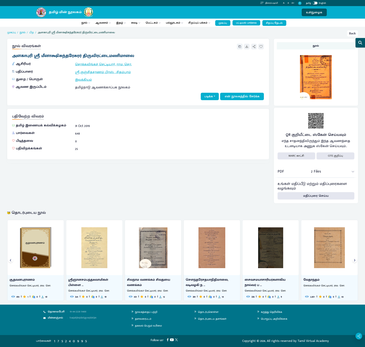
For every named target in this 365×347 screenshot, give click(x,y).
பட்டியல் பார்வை (246, 23)
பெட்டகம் (152, 22)
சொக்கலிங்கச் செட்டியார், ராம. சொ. (103, 64)
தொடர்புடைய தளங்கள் (212, 319)
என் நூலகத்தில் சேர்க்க (242, 96)
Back (352, 33)
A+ (293, 3)
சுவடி (134, 22)
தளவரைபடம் (143, 319)
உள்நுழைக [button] (314, 12)
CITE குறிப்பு (335, 155)
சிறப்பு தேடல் (274, 23)
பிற (31, 32)
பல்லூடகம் (173, 22)
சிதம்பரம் (123, 72)
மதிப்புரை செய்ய (316, 195)
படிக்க (208, 96)
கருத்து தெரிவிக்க (271, 312)
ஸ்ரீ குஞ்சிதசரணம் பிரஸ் (95, 72)
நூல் (84, 22)
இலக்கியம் (83, 80)
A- (284, 3)
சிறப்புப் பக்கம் (197, 22)
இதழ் (119, 22)
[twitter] (177, 339)
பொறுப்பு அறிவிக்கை (274, 319)
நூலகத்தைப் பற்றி (146, 312)
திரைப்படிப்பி (271, 3)
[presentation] (10, 260)
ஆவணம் (102, 22)
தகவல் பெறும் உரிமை (148, 326)
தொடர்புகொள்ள (208, 312)
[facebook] (168, 339)
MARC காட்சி (296, 155)
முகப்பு (223, 23)
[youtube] (172, 339)
